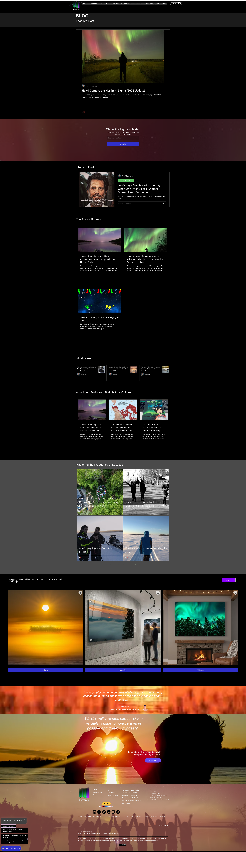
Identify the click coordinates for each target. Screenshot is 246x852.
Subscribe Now (97, 792)
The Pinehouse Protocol (130, 798)
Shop (152, 790)
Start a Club (126, 803)
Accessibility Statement (114, 816)
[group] (123, 631)
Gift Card (153, 792)
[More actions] (166, 176)
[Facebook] (99, 812)
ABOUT (110, 790)
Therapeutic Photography (130, 790)
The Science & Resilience (130, 793)
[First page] (107, 564)
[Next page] (135, 564)
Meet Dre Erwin (111, 795)
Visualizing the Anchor (129, 795)
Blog (94, 795)
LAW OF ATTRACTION (126, 180)
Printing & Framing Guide (157, 796)
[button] (152, 4)
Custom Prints (155, 794)
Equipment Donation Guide (157, 799)
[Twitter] (104, 812)
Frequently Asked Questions (131, 800)
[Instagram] (94, 812)
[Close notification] (25, 819)
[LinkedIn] (109, 812)
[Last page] (139, 564)
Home (95, 790)
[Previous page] (111, 564)
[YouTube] (113, 812)
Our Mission (111, 793)
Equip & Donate (155, 797)
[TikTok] (118, 812)
